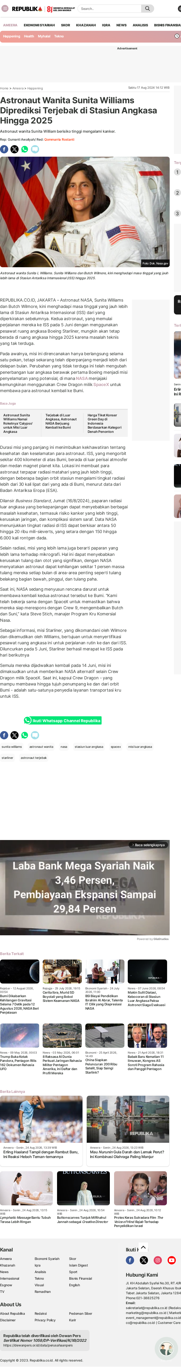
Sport (73, 1272)
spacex (116, 747)
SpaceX (101, 384)
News (4, 1272)
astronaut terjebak (34, 758)
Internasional (9, 1278)
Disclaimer (8, 1320)
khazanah (86, 25)
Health (29, 36)
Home (4, 88)
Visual (39, 1285)
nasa (64, 747)
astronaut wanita (41, 747)
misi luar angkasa (140, 747)
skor (65, 25)
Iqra (38, 1265)
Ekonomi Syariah (39, 25)
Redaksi (41, 1313)
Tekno (59, 36)
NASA (82, 378)
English (74, 1285)
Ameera (18, 88)
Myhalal (44, 36)
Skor (72, 1259)
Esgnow (6, 1285)
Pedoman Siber (80, 1313)
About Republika (12, 1313)
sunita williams (12, 747)
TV (2, 1292)
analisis (140, 25)
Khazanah (7, 1265)
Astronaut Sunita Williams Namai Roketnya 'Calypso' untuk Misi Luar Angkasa (18, 423)
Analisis (40, 1272)
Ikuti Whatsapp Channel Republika (66, 720)
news (121, 25)
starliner (7, 758)
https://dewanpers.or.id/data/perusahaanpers (38, 1345)
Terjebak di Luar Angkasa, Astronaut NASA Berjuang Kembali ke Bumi (61, 421)
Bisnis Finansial (80, 1278)
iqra (106, 25)
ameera (10, 25)
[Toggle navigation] (5, 8)
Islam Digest (78, 1265)
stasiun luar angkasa (89, 747)
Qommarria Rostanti (59, 139)
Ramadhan (43, 1292)
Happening (11, 36)
